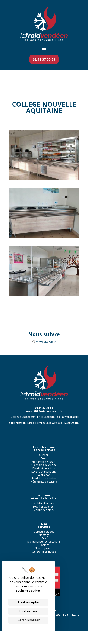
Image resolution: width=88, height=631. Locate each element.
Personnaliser (28, 620)
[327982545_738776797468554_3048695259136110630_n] (44, 179)
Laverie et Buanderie (43, 471)
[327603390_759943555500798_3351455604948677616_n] (44, 237)
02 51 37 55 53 (44, 59)
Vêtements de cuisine (44, 481)
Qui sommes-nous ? (44, 551)
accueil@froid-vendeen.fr (44, 411)
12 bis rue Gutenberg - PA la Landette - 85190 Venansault (44, 417)
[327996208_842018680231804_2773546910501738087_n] (44, 295)
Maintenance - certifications (43, 541)
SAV (44, 538)
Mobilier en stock (44, 510)
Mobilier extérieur (44, 506)
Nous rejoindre (44, 548)
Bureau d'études (44, 532)
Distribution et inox (44, 468)
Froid (44, 458)
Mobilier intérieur (44, 503)
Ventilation (44, 475)
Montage (44, 535)
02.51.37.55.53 (44, 407)
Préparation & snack (44, 462)
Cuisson (44, 455)
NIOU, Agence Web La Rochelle (57, 615)
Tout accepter (28, 602)
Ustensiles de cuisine (44, 465)
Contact (44, 545)
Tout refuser (28, 611)
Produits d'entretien (44, 478)
